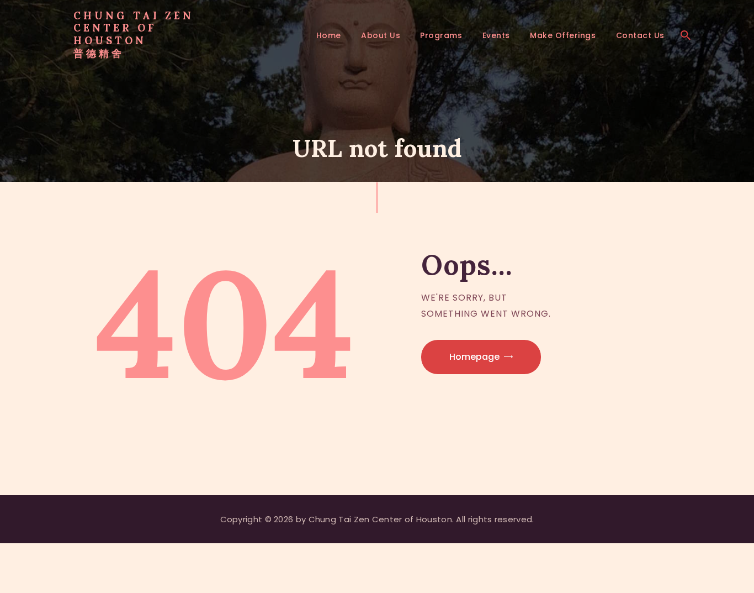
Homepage (474, 356)
